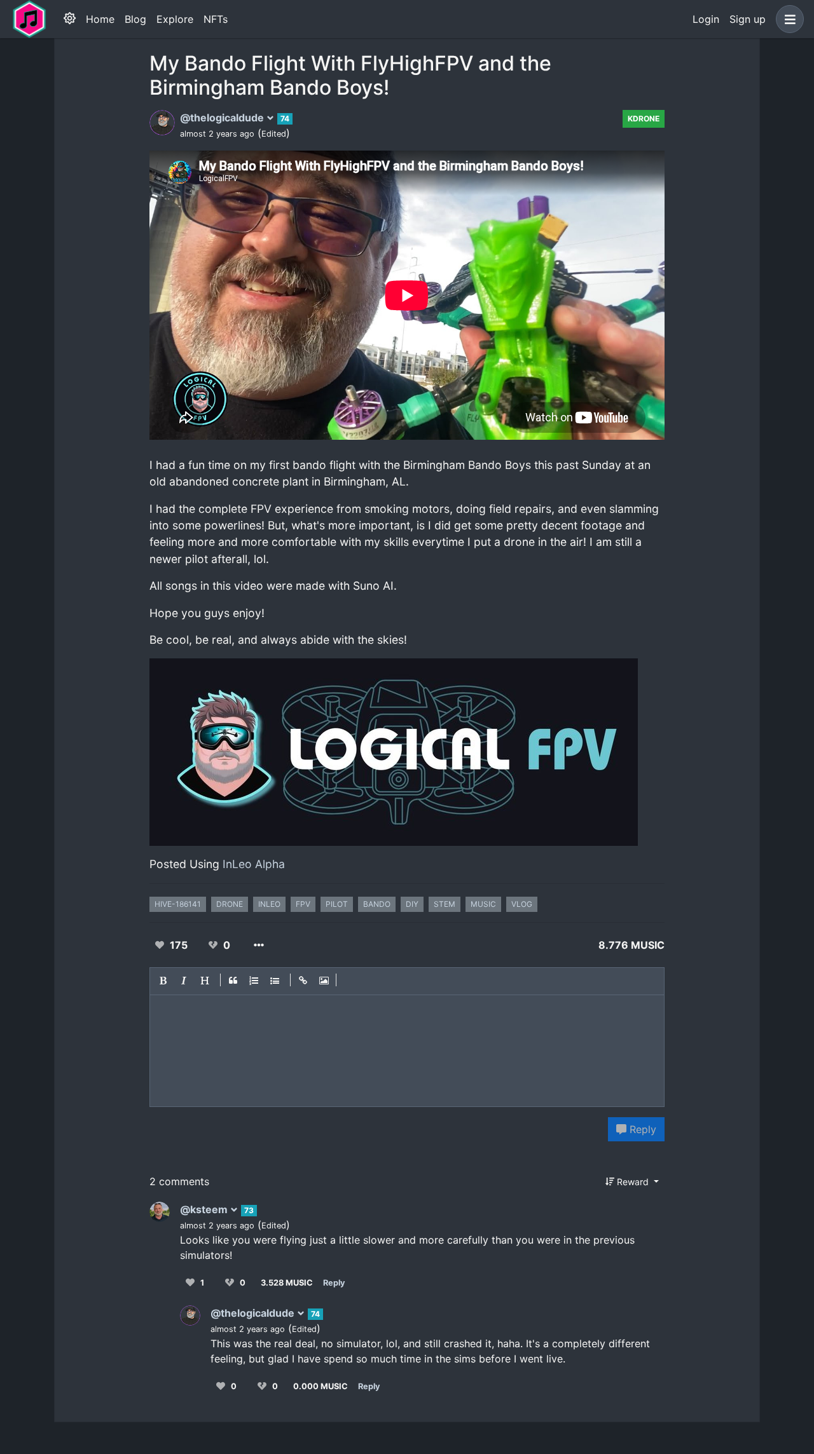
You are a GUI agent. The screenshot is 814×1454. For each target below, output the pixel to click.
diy (412, 904)
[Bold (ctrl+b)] (163, 981)
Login (706, 19)
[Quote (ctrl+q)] (233, 981)
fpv (303, 904)
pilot (337, 904)
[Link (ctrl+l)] (303, 981)
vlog (521, 904)
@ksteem (205, 1209)
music (483, 904)
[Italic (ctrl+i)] (184, 981)
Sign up (747, 19)
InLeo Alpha (254, 864)
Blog (135, 19)
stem (444, 904)
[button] (787, 19)
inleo (269, 904)
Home (100, 19)
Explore (174, 19)
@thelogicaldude (223, 117)
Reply (641, 1129)
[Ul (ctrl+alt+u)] (275, 981)
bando (376, 904)
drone (229, 904)
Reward (632, 1181)
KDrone (643, 118)
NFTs (216, 19)
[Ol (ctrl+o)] (254, 981)
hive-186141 (178, 904)
